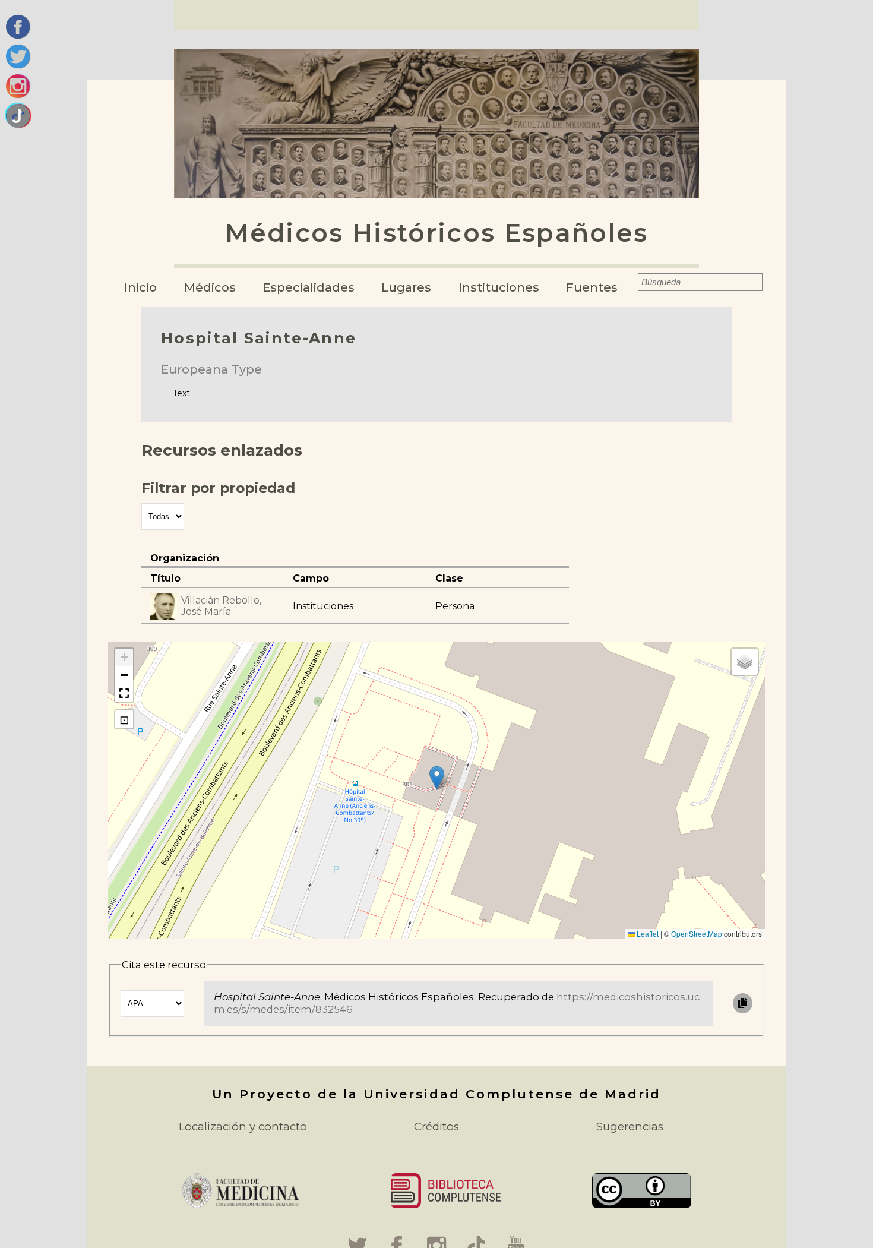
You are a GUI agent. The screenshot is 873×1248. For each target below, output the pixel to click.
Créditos (436, 1126)
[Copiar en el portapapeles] (742, 1003)
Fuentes (592, 287)
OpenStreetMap (696, 933)
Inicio (140, 287)
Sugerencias (629, 1126)
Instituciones (498, 287)
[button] (436, 778)
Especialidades (308, 287)
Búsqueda (630, 282)
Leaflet (647, 933)
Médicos (210, 287)
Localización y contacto (243, 1126)
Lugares (406, 287)
